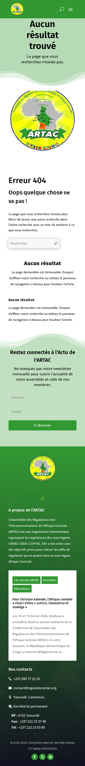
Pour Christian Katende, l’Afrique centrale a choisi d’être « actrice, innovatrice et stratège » (42, 603)
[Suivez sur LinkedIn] (50, 757)
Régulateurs (22, 588)
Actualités (49, 580)
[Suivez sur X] (42, 757)
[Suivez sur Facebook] (34, 757)
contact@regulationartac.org (35, 688)
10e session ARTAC (26, 580)
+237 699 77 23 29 (26, 679)
